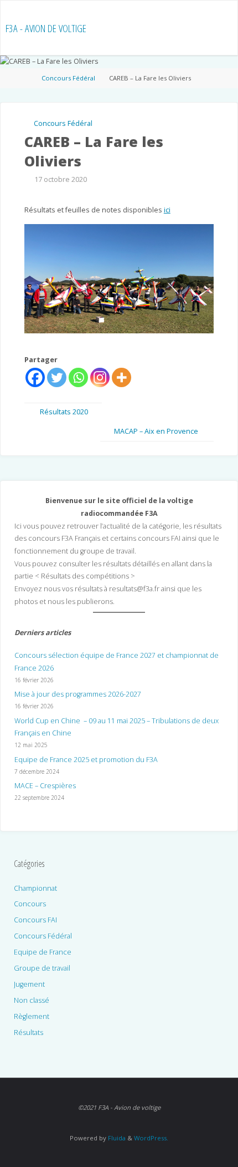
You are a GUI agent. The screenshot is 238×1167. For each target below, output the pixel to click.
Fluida (116, 1138)
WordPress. (151, 1138)
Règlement (31, 1016)
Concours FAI (35, 920)
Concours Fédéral (68, 78)
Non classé (31, 1000)
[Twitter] (56, 377)
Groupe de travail (42, 968)
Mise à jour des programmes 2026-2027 (77, 694)
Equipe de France (42, 952)
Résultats (28, 1032)
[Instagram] (100, 377)
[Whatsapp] (78, 377)
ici (167, 210)
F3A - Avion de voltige (46, 28)
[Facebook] (35, 377)
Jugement (29, 984)
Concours (30, 904)
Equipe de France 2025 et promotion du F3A (86, 759)
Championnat (35, 888)
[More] (121, 377)
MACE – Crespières (45, 785)
